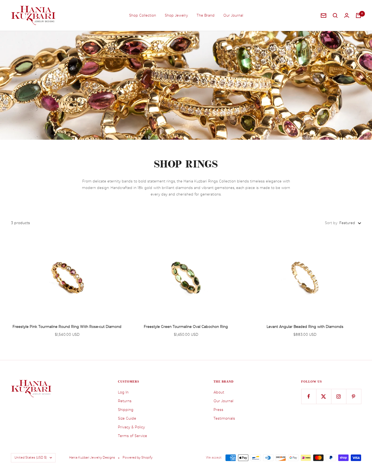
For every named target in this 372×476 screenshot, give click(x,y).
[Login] (346, 15)
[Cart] (358, 15)
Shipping (125, 409)
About (219, 392)
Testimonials (224, 418)
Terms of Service (132, 436)
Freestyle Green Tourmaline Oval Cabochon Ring (186, 326)
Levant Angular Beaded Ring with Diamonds (305, 326)
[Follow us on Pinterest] (353, 396)
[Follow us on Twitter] (323, 396)
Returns (125, 401)
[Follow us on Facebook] (308, 396)
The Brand (206, 15)
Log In (123, 392)
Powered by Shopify (138, 458)
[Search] (335, 15)
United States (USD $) (30, 458)
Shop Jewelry (176, 15)
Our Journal (233, 15)
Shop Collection (142, 15)
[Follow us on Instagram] (338, 396)
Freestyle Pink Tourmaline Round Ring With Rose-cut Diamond (67, 326)
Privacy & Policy (131, 427)
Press (218, 409)
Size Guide (127, 418)
